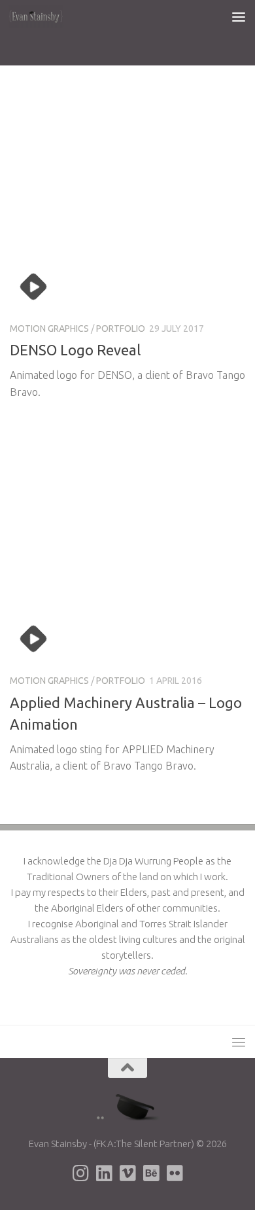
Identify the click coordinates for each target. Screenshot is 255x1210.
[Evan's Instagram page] (80, 1173)
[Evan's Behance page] (151, 1173)
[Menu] (238, 16)
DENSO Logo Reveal (75, 350)
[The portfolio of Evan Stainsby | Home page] (45, 16)
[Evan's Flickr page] (174, 1173)
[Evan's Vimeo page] (127, 1173)
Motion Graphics (49, 328)
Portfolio (120, 328)
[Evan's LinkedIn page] (104, 1173)
